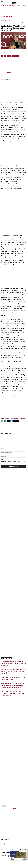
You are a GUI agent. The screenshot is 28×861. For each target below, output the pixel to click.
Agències (9, 72)
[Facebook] (5, 56)
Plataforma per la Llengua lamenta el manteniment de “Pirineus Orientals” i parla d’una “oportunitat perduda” (12, 685)
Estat (16, 418)
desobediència (12, 418)
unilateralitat (23, 418)
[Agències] (4, 72)
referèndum (19, 418)
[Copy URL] (14, 56)
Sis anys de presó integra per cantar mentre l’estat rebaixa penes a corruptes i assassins (13, 663)
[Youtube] (15, 808)
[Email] (17, 56)
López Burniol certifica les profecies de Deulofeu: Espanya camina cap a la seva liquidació (13, 671)
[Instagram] (12, 808)
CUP (9, 418)
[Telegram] (11, 56)
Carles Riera (7, 418)
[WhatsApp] (2, 56)
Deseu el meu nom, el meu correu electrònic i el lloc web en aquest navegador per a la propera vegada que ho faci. (13, 461)
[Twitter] (8, 56)
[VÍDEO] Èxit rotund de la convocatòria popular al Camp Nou (13, 678)
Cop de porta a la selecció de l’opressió (14, 5)
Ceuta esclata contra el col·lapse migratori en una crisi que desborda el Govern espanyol (12, 693)
